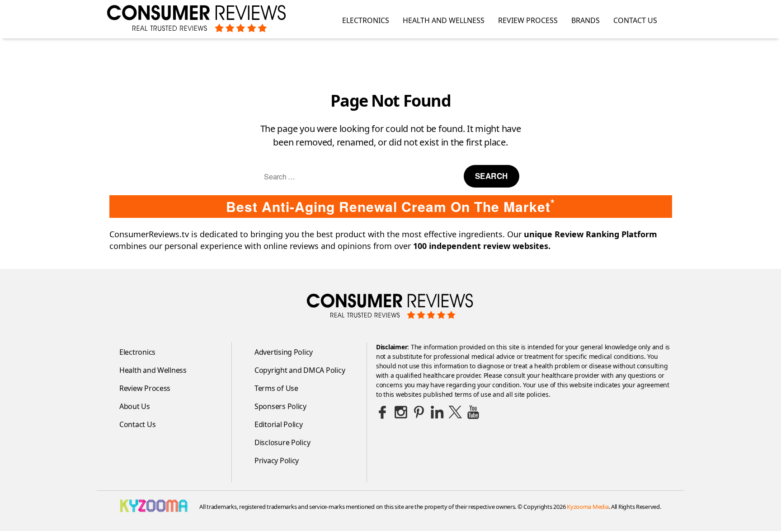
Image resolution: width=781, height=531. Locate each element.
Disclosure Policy (282, 442)
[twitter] (455, 412)
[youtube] (473, 412)
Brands (585, 20)
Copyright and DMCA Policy (299, 370)
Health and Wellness (444, 20)
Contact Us (635, 20)
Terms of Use (276, 388)
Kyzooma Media (588, 507)
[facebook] (383, 412)
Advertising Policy (283, 352)
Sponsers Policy (280, 406)
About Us (134, 406)
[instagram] (401, 412)
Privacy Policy (276, 460)
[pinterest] (419, 412)
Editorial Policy (278, 424)
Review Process (528, 20)
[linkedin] (437, 412)
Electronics (365, 20)
